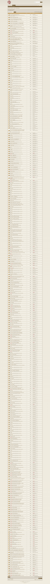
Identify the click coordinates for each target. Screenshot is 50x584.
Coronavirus (11, 80)
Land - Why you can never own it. (14, 123)
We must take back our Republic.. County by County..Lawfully (16, 56)
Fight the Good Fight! (13, 466)
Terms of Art (20, 46)
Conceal (11, 450)
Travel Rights (20, 26)
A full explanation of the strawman (14, 117)
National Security (12, 171)
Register (14, 6)
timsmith (34, 396)
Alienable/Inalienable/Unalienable (14, 216)
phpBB (23, 581)
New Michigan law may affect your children (16, 499)
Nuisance (11, 244)
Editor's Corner (19, 540)
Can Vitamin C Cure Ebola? (13, 476)
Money (11, 294)
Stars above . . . (12, 95)
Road (10, 316)
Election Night (12, 302)
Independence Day (12, 497)
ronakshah (34, 234)
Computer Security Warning (13, 513)
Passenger (11, 255)
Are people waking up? (13, 535)
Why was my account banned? (14, 169)
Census (11, 91)
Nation (11, 192)
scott (33, 558)
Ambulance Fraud (12, 436)
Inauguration (11, 280)
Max (33, 556)
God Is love (11, 232)
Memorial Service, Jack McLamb (14, 519)
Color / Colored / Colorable (13, 386)
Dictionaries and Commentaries (14, 446)
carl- (33, 121)
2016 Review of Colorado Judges (14, 320)
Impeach (11, 103)
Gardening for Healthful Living (14, 527)
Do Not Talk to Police (13, 491)
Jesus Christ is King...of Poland (14, 296)
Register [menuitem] (41, 5)
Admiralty (11, 288)
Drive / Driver (12, 362)
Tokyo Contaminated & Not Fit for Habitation (16, 481)
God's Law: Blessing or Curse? (14, 460)
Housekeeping (12, 541)
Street (11, 257)
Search (9, 6)
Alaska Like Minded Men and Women (15, 529)
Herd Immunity (12, 70)
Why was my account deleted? (14, 32)
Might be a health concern (13, 143)
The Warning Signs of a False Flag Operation (16, 230)
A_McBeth (12, 94)
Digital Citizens (12, 153)
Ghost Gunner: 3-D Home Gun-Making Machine (16, 487)
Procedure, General (21, 268)
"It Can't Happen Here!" (13, 547)
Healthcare (20, 94)
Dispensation (12, 161)
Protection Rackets (12, 448)
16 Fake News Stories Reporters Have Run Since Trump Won (17, 253)
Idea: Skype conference (13, 364)
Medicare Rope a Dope (13, 58)
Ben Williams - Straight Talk (13, 196)
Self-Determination (12, 298)
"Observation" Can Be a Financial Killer (15, 501)
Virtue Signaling (12, 261)
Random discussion (21, 52)
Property (11, 454)
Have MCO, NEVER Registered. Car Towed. (15, 19)
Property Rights (20, 90)
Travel (11, 346)
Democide (11, 173)
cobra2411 (12, 90)
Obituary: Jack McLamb (13, 521)
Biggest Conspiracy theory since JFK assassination (16, 511)
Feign (10, 400)
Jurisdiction (11, 558)
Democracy (11, 188)
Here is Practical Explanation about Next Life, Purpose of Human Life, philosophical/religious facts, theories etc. (17, 130)
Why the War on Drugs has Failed (14, 250)
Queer (11, 62)
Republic (11, 190)
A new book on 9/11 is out (13, 533)
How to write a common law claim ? (15, 133)
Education (20, 110)
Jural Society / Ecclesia (20, 54)
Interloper (11, 404)
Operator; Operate (12, 348)
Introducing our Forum (13, 543)
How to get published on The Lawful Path (15, 474)
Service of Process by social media (14, 326)
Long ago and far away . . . (13, 101)
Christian (11, 45)
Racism (11, 505)
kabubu (34, 392)
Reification (11, 390)
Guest (11, 242)
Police (11, 78)
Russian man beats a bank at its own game (15, 330)
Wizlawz (34, 554)
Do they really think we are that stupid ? (15, 562)
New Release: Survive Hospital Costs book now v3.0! (17, 503)
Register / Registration (13, 155)
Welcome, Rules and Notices (21, 575)
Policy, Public (12, 324)
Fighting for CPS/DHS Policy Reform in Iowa (16, 43)
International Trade (12, 292)
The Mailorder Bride (12, 336)
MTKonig (34, 38)
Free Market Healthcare (13, 157)
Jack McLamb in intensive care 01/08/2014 (16, 525)
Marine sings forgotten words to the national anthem (17, 556)
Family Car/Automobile (13, 198)
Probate (11, 236)
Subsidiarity (11, 440)
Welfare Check (12, 200)
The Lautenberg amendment (14, 564)
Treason (11, 214)
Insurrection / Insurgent (13, 66)
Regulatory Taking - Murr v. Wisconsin (15, 202)
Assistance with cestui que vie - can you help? (16, 115)
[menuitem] (38, 5)
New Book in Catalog (13, 531)
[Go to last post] (35, 27)
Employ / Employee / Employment (14, 370)
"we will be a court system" (13, 21)
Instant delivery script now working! (15, 523)
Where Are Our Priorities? (13, 507)
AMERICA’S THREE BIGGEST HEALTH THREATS (16, 493)
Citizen (11, 328)
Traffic (11, 360)
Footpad (11, 15)
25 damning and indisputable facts (14, 517)
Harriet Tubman (12, 141)
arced (33, 129)
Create (11, 186)
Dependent (11, 394)
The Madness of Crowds (13, 464)
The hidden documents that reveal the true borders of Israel (17, 479)
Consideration (12, 418)
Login (11, 6)
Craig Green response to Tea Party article (15, 515)
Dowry (11, 74)
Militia (11, 49)
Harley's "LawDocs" (12, 127)
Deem (11, 452)
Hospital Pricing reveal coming (14, 93)
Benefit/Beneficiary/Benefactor (14, 444)
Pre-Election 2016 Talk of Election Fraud (15, 306)
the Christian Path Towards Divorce (14, 14)
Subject (11, 408)
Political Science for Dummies (14, 312)
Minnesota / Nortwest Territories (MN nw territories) (17, 554)
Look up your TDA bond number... (14, 286)
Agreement (11, 434)
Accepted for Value (12, 284)
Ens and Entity (12, 378)
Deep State (11, 238)
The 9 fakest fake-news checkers (14, 246)
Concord (11, 210)
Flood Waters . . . (12, 97)
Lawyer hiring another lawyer (14, 234)
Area (10, 458)
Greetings (11, 121)
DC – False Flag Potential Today (14, 224)
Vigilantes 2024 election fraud (14, 17)
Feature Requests (12, 537)
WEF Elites (11, 34)
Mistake (11, 382)
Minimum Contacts (12, 406)
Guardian (34, 34)
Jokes (19, 96)
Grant (11, 380)
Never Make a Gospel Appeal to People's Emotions (17, 549)
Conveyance (11, 356)
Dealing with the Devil (13, 344)
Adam (11, 114)
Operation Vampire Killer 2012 (14, 539)
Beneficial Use (12, 175)
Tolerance (11, 84)
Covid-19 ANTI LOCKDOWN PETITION (15, 76)
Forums (14, 5)
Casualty (11, 184)
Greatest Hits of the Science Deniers (15, 334)
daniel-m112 (12, 26)
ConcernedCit (34, 364)
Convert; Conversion (12, 414)
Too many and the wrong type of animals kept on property (16, 89)
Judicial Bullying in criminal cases (14, 51)
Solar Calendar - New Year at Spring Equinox (16, 240)
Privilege (11, 149)
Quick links (9, 5)
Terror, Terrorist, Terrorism (13, 398)
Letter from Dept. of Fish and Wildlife (15, 350)
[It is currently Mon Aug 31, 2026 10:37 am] (41, 8)
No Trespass (11, 462)
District (11, 366)
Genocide (11, 151)
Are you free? (12, 113)
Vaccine (11, 64)
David (11, 54)
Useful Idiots (11, 68)
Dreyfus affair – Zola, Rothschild (14, 139)
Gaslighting (11, 125)
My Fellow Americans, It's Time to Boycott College (16, 483)
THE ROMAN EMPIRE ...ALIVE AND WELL (15, 53)
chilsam (34, 36)
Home (11, 5)
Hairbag (11, 99)
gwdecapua (34, 564)
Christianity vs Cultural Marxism (14, 495)
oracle (33, 302)
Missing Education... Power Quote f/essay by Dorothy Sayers (17, 87)
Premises (11, 208)
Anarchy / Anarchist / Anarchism (14, 218)
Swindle (11, 222)
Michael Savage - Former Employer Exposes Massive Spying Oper (17, 552)
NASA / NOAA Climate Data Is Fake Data (15, 263)
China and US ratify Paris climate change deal (16, 332)
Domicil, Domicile (12, 402)
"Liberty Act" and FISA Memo (14, 167)
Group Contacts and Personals (20, 122)
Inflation (11, 220)
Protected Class (12, 145)
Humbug (11, 135)
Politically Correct (12, 412)
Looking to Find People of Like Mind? (15, 568)
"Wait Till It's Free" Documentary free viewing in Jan (17, 392)
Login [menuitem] (39, 5)
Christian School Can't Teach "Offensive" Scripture (16, 204)
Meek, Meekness (12, 159)
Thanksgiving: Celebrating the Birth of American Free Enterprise (17, 177)
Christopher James (12, 36)
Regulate (11, 212)
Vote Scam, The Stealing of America (14, 340)
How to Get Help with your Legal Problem (15, 388)
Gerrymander (12, 165)
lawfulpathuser (12, 534)
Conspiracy (11, 137)
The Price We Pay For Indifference (14, 420)
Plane (10, 442)
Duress (11, 372)
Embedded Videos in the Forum (14, 180)
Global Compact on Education (14, 109)
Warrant (11, 82)
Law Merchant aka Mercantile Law (14, 282)
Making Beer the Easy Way (13, 509)
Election (11, 338)
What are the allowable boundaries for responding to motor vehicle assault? (17, 28)
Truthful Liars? (12, 290)
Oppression (11, 248)
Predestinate (11, 111)
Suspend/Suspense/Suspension (14, 226)
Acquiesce (11, 422)
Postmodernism (12, 107)
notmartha (11, 46)
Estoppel (11, 318)
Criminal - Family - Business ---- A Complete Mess (16, 23)
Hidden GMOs (12, 470)
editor (33, 30)
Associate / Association (13, 259)
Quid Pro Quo (12, 314)
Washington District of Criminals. (14, 163)
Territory (11, 456)
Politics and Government (20, 114)
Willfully (11, 374)
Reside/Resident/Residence (13, 438)
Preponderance (12, 47)
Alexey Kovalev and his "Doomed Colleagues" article (17, 276)
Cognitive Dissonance (13, 410)
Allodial (11, 432)
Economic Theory (12, 310)
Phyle (10, 194)
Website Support (19, 538)
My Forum (11, 560)
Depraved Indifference (13, 41)
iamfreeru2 (12, 548)
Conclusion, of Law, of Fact (13, 322)
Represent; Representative (13, 278)
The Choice (11, 304)
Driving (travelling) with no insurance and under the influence (17, 25)
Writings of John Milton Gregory (14, 468)
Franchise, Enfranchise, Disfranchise (15, 416)
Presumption (11, 430)
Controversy (11, 426)
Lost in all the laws (12, 396)
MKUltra (11, 545)
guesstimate (34, 284)
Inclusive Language (12, 119)
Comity (11, 428)
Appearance (11, 376)
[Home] (9, 2)
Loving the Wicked (12, 105)
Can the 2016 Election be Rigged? (14, 342)
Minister (11, 228)
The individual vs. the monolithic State (15, 489)
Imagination (11, 60)
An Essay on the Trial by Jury (14, 300)
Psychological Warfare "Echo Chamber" (15, 472)
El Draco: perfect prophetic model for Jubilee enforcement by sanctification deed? (16, 39)
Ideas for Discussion (12, 570)
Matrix (11, 72)
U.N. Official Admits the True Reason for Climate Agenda (16, 265)
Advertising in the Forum (13, 485)
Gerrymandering (12, 308)
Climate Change (19, 266)
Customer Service (12, 30)
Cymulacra (12, 29)
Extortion (11, 424)
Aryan (11, 147)
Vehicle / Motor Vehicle (13, 354)
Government (11, 182)
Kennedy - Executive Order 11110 (14, 566)
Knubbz (34, 232)
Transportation (12, 358)
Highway (11, 352)
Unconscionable (12, 384)
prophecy (34, 562)
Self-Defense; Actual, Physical (22, 29)
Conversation (12, 206)
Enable (11, 368)
